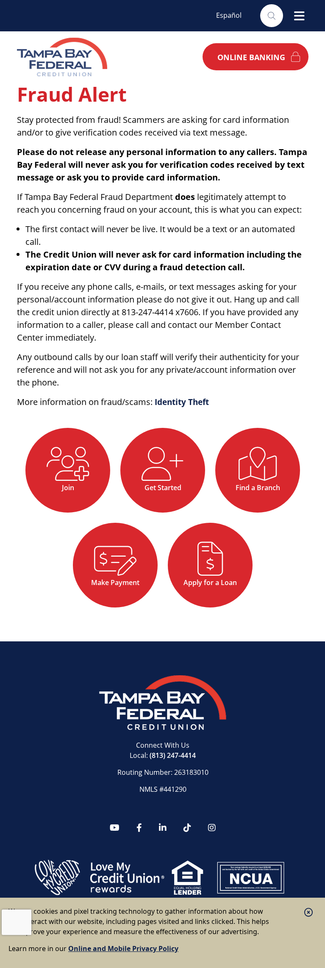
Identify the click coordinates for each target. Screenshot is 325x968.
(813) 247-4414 (173, 755)
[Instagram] (212, 827)
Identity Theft (184, 402)
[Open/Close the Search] (271, 15)
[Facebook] (139, 827)
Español (229, 15)
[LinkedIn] (163, 827)
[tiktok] (187, 827)
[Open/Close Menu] (299, 15)
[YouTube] (114, 827)
